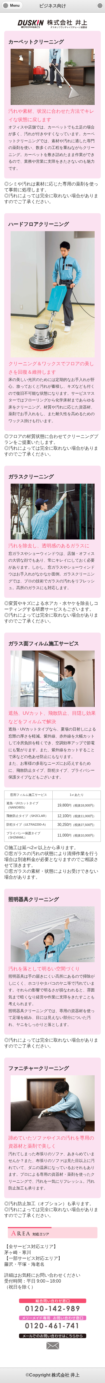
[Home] (100, 5)
